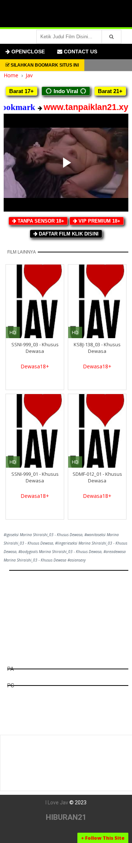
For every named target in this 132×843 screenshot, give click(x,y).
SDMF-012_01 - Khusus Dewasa (97, 477)
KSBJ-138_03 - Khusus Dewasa (97, 347)
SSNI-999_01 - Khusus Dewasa (35, 477)
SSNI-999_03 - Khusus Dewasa (35, 347)
